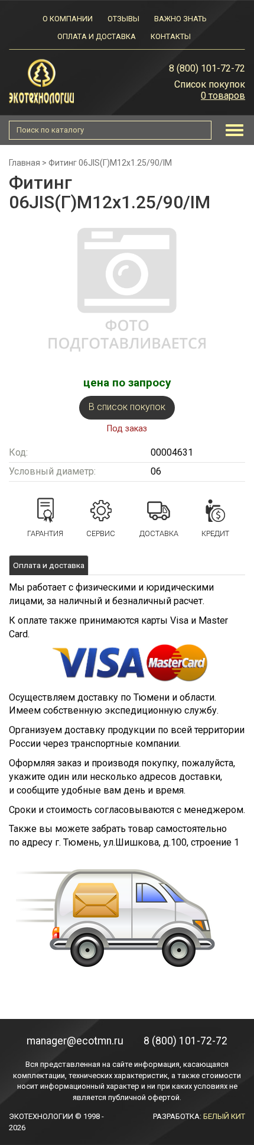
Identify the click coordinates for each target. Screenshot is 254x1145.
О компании (68, 18)
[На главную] (41, 80)
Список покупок (209, 84)
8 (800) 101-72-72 (207, 68)
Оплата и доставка (96, 36)
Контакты (171, 36)
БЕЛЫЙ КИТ (224, 1116)
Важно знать (180, 18)
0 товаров (223, 95)
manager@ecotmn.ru (75, 1041)
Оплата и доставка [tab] (48, 565)
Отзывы (123, 18)
